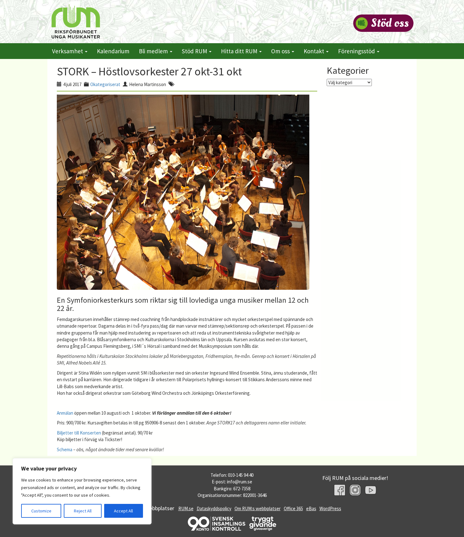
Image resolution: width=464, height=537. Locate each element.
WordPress (330, 508)
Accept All (123, 511)
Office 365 (293, 508)
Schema (64, 449)
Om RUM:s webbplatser (258, 508)
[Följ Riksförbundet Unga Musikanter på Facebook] (339, 490)
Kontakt (314, 51)
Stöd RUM (195, 51)
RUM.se (185, 508)
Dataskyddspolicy (214, 508)
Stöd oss (390, 23)
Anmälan (65, 413)
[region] (82, 491)
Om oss (281, 51)
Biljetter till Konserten (79, 433)
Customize (41, 511)
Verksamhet (68, 51)
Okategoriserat (105, 84)
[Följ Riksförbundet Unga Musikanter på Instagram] (355, 490)
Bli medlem (154, 51)
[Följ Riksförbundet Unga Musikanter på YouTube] (370, 490)
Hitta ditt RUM (240, 51)
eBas (311, 508)
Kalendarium (113, 51)
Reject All (83, 511)
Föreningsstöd (357, 51)
